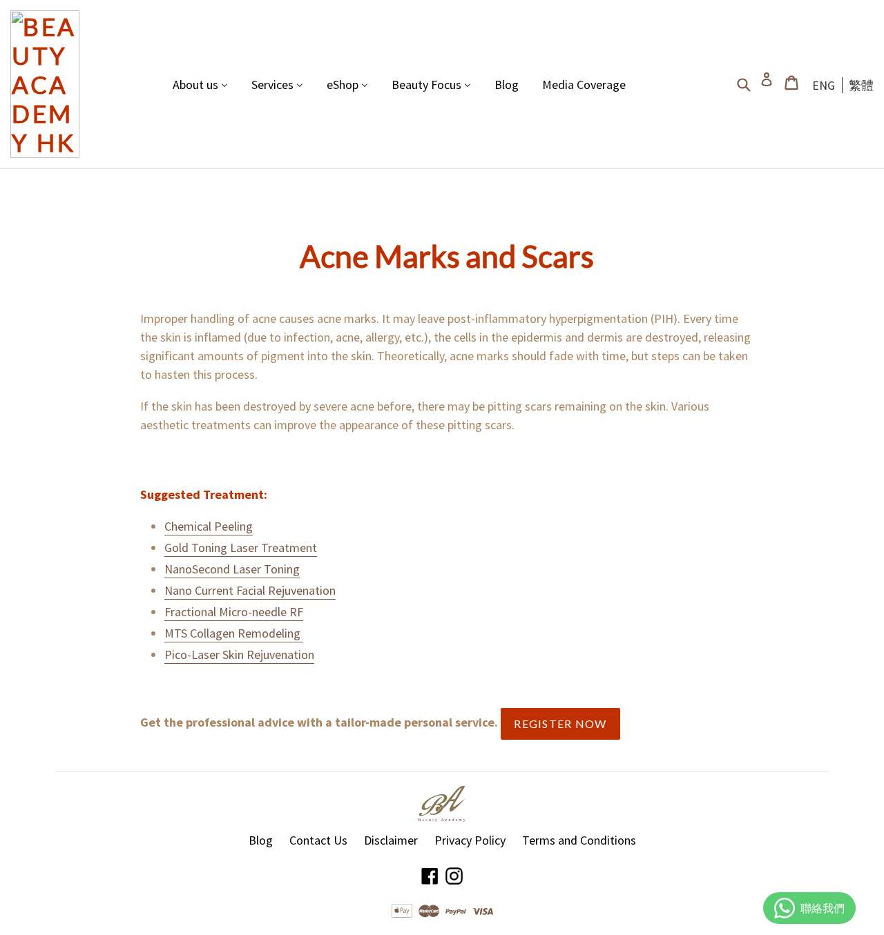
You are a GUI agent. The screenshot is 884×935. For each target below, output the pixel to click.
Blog (261, 840)
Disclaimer (391, 840)
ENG (823, 85)
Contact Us (318, 840)
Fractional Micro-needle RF (233, 612)
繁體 (861, 85)
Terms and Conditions (579, 840)
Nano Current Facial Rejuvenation (250, 590)
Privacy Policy (470, 840)
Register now (560, 723)
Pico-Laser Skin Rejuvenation (239, 654)
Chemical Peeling (208, 526)
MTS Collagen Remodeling (233, 633)
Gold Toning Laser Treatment (240, 547)
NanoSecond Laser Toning (232, 569)
